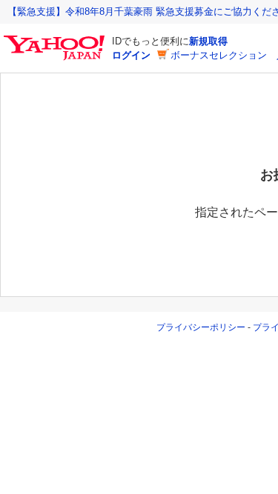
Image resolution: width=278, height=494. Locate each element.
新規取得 (208, 41)
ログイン (131, 55)
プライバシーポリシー (200, 327)
